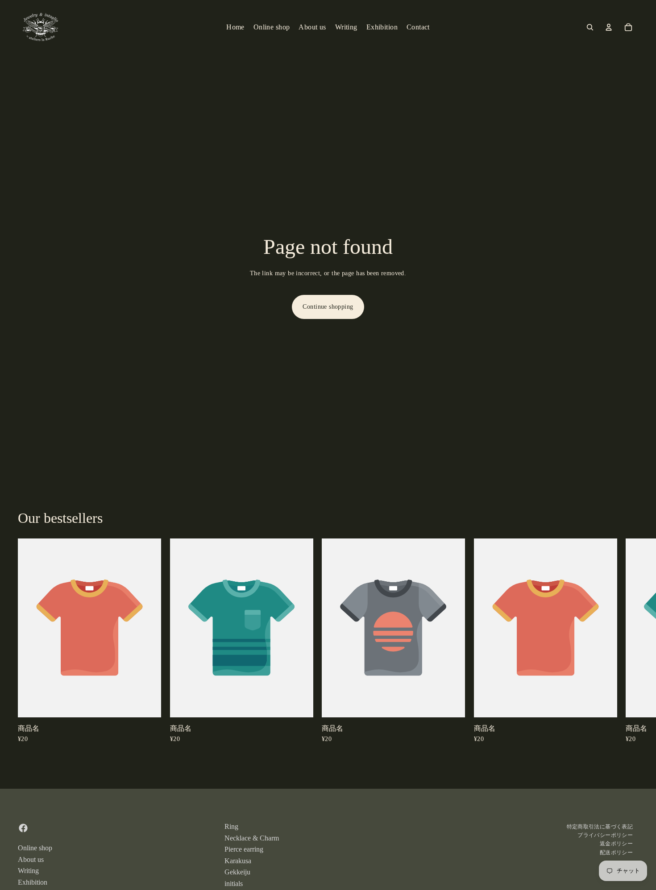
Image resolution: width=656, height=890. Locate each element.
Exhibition (32, 882)
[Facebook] (23, 828)
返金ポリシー (616, 844)
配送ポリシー (616, 852)
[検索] (590, 27)
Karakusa (237, 861)
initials (233, 883)
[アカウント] (609, 27)
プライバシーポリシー (605, 835)
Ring (231, 826)
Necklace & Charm (251, 838)
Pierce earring (243, 849)
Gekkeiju (237, 872)
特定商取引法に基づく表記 (600, 827)
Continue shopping (328, 306)
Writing (28, 870)
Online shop (35, 848)
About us (31, 859)
